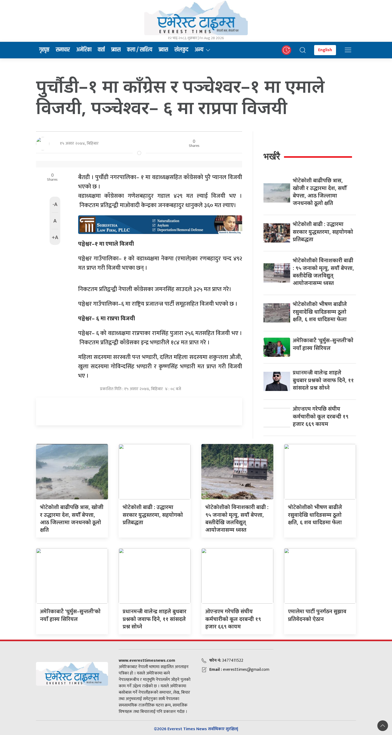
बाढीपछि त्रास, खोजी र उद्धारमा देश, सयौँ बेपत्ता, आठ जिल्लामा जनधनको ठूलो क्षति (320, 192)
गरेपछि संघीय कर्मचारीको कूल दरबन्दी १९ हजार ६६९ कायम (321, 416)
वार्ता (101, 49)
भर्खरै (271, 156)
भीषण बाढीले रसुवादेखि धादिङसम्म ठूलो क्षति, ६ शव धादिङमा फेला (320, 311)
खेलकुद (181, 49)
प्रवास (116, 49)
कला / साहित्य (139, 49)
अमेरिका (83, 49)
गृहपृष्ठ (44, 49)
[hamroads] (160, 224)
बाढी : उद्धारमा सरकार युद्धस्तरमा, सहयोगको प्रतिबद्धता (323, 231)
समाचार (63, 49)
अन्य (199, 49)
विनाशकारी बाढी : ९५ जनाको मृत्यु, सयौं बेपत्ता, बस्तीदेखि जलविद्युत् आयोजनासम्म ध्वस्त (323, 271)
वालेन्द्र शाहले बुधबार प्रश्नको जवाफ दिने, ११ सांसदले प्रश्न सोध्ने (323, 380)
